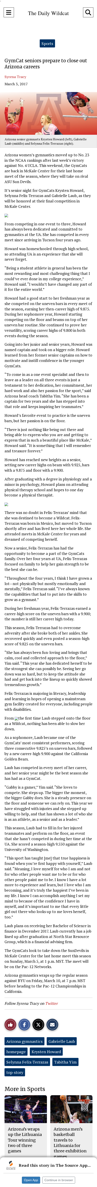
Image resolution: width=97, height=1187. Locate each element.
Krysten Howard (46, 1051)
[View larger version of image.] (48, 113)
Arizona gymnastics (24, 1041)
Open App (31, 1180)
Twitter (51, 1003)
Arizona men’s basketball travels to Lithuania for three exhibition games (70, 1142)
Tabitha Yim (65, 1062)
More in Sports (25, 1089)
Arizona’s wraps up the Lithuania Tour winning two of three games (25, 1139)
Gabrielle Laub (61, 1041)
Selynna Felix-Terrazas (27, 1062)
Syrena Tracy (15, 76)
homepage (16, 1051)
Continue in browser (58, 1180)
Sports (47, 43)
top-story (14, 1072)
